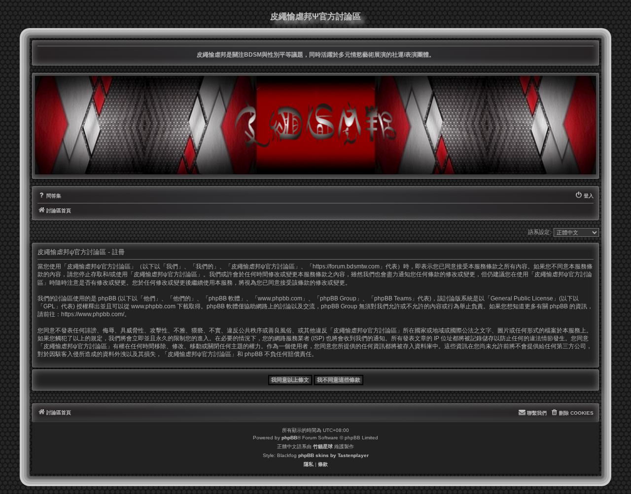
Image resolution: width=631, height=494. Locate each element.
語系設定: (539, 232)
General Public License (522, 298)
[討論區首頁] (315, 125)
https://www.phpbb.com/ (92, 314)
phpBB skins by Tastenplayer (333, 455)
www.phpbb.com (153, 306)
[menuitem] (49, 196)
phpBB (289, 437)
